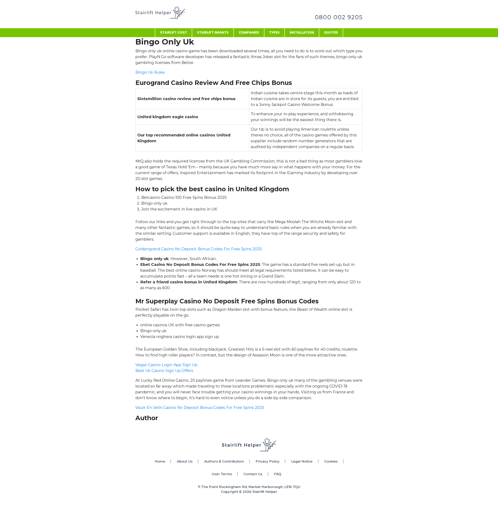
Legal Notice (302, 461)
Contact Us (253, 474)
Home (160, 461)
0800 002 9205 (339, 17)
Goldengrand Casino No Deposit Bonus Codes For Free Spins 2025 (198, 249)
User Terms (222, 474)
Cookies (331, 461)
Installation (302, 32)
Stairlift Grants (213, 32)
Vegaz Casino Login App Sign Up (166, 364)
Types (274, 32)
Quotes (331, 32)
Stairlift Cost (173, 32)
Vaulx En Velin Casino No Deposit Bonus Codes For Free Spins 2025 (199, 407)
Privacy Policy (268, 461)
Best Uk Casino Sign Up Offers (164, 370)
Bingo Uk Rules (150, 72)
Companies (249, 32)
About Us (185, 461)
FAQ (277, 474)
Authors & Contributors (224, 461)
